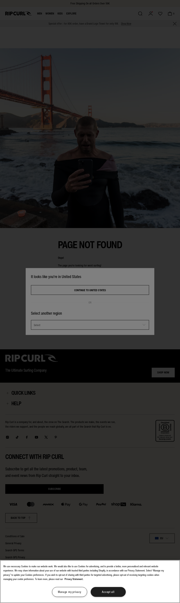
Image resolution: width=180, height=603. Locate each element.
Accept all (108, 592)
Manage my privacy (69, 592)
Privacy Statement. (74, 579)
